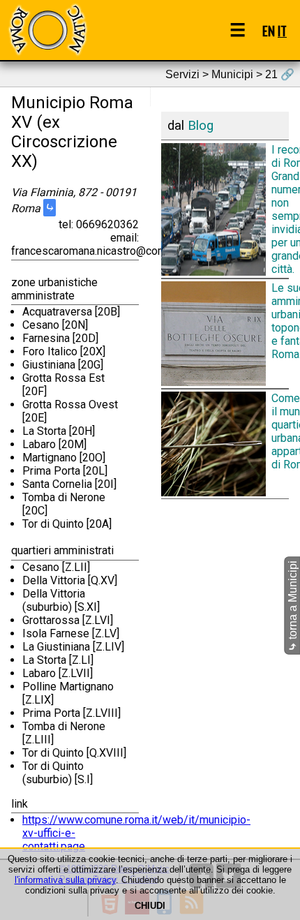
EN (268, 30)
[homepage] (47, 29)
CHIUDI (150, 905)
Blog (200, 125)
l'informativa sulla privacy (65, 880)
